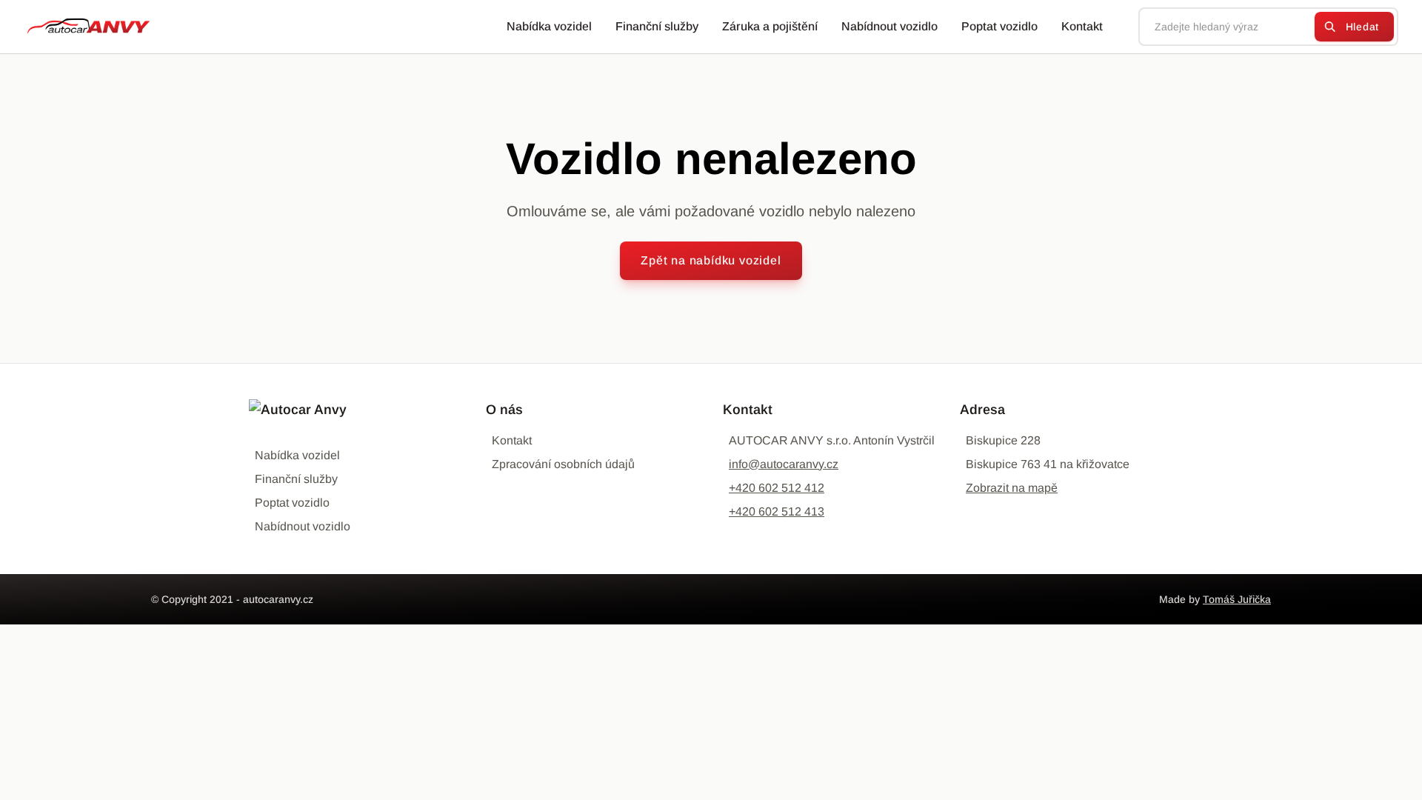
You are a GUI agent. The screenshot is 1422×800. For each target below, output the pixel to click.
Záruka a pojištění (770, 26)
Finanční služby (656, 26)
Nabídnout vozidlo (889, 26)
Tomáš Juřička (1237, 599)
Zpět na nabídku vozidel (711, 260)
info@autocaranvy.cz (783, 464)
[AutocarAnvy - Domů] (83, 26)
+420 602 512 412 (776, 487)
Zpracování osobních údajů (563, 464)
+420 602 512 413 (776, 511)
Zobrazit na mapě (1012, 487)
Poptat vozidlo (999, 26)
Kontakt (1082, 26)
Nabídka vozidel (549, 26)
